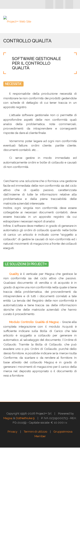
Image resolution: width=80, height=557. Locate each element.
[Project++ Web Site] (17, 21)
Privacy (12, 431)
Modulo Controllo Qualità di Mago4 (34, 322)
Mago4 (7, 418)
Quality (14, 274)
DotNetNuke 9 (25, 418)
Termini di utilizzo (35, 431)
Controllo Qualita (27, 40)
